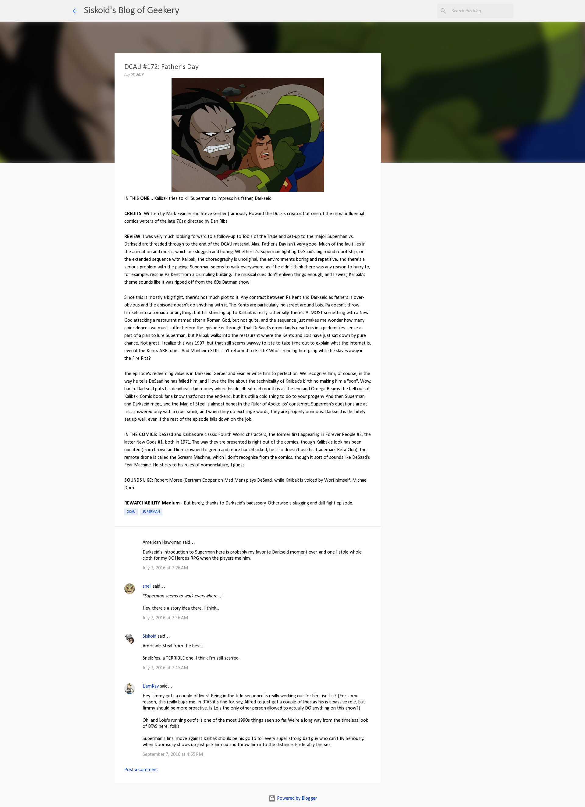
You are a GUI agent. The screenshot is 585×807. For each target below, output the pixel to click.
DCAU (131, 512)
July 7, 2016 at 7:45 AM (165, 668)
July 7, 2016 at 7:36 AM (165, 618)
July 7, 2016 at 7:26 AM (165, 568)
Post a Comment (141, 769)
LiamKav (151, 686)
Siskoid (149, 636)
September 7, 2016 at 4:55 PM (173, 754)
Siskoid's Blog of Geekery (131, 11)
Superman (151, 512)
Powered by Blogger (296, 798)
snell (147, 586)
